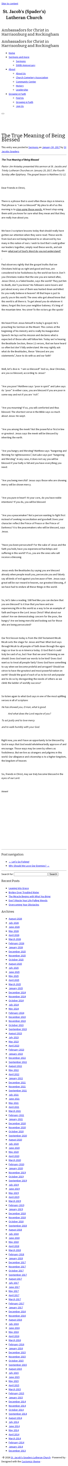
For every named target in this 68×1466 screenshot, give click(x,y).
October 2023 (16, 1025)
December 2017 (17, 1262)
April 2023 (14, 1045)
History (20, 85)
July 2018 (14, 1234)
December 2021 (17, 1082)
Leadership (22, 89)
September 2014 (18, 1413)
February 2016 (16, 1344)
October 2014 (16, 1409)
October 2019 (16, 1176)
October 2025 (16, 959)
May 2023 (14, 1041)
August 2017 (15, 1278)
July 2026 (14, 922)
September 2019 (18, 1180)
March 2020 (15, 1160)
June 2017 (14, 1287)
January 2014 (16, 1446)
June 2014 (14, 1426)
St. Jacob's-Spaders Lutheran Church (31, 1457)
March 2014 (15, 1438)
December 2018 (17, 1213)
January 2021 (16, 1119)
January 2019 (16, 1209)
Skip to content (9, 3)
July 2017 (14, 1282)
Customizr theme (31, 1461)
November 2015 (17, 1356)
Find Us (20, 98)
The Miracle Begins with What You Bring (30, 896)
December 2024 (17, 992)
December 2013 (17, 1450)
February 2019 (16, 1205)
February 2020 (16, 1164)
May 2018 (14, 1242)
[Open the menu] (2, 113)
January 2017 (16, 1307)
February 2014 (16, 1442)
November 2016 (17, 1315)
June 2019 (14, 1188)
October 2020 (16, 1131)
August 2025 (15, 963)
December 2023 (17, 1017)
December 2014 (17, 1401)
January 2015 (16, 1397)
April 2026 (14, 935)
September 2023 (18, 1029)
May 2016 (14, 1332)
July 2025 (14, 967)
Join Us (20, 106)
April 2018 (14, 1246)
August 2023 (15, 1033)
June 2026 (14, 927)
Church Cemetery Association (32, 77)
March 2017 (15, 1299)
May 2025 (14, 976)
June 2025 (14, 972)
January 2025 (16, 988)
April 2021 (14, 1107)
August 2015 (15, 1368)
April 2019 (14, 1197)
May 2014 (14, 1430)
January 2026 (16, 947)
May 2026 (14, 931)
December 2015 (17, 1352)
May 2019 (14, 1193)
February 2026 (16, 943)
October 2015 (16, 1360)
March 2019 (15, 1201)
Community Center (26, 81)
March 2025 (15, 984)
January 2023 (16, 1053)
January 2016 (16, 1348)
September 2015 (18, 1364)
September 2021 (18, 1090)
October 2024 (16, 1000)
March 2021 (15, 1111)
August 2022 (15, 1066)
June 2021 (14, 1098)
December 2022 (17, 1057)
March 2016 (15, 1340)
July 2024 (14, 1004)
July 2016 (14, 1324)
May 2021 (14, 1103)
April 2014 (14, 1434)
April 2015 (14, 1385)
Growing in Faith (17, 94)
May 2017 (14, 1291)
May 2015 (14, 1381)
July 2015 (14, 1373)
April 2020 (14, 1156)
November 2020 (17, 1127)
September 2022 (18, 1062)
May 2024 (14, 1008)
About (12, 69)
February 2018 (16, 1254)
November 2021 (17, 1086)
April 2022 (14, 1074)
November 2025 (17, 955)
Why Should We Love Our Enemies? (29, 865)
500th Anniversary (25, 65)
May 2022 (14, 1070)
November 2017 (17, 1266)
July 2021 (14, 1094)
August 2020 (15, 1139)
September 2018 (18, 1225)
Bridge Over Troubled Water (24, 892)
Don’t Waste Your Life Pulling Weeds (28, 900)
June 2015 (14, 1377)
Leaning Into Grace (19, 888)
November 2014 (17, 1405)
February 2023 (16, 1049)
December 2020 (17, 1123)
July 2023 (14, 1037)
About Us (21, 73)
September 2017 (18, 1274)
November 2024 (17, 996)
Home (12, 53)
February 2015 (16, 1393)
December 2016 (17, 1311)
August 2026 (15, 918)
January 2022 (16, 1078)
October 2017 (16, 1270)
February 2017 (16, 1303)
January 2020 (16, 1168)
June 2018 (14, 1238)
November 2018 (17, 1217)
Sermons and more (19, 57)
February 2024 (16, 1013)
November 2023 (17, 1021)
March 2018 (15, 1250)
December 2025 (17, 951)
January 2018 (16, 1258)
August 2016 (15, 1319)
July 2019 (14, 1184)
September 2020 (18, 1135)
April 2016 (14, 1336)
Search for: (7, 874)
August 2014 (15, 1418)
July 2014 (14, 1422)
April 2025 (14, 980)
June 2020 (14, 1147)
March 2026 (15, 939)
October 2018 (16, 1221)
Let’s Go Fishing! (19, 861)
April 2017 (14, 1295)
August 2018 (15, 1229)
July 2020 (14, 1143)
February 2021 (16, 1115)
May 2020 (14, 1152)
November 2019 (17, 1172)
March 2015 (15, 1389)
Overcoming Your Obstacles (24, 904)
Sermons (21, 61)
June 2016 (14, 1328)
